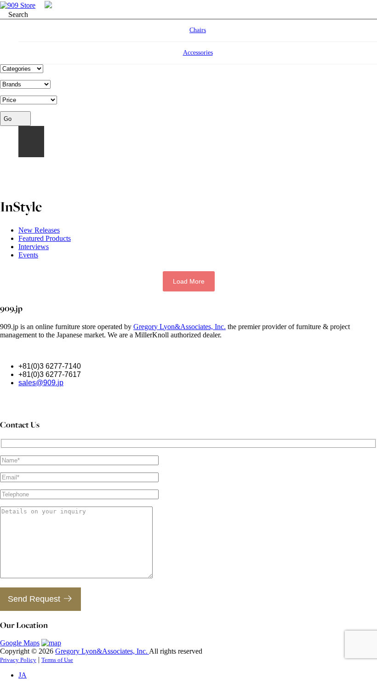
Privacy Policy (18, 659)
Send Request (34, 599)
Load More (189, 281)
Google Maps (20, 643)
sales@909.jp (40, 383)
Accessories (198, 52)
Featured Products (44, 238)
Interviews (33, 247)
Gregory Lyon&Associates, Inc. (179, 326)
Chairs (197, 30)
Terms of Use (57, 659)
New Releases (39, 230)
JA (31, 141)
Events (28, 255)
